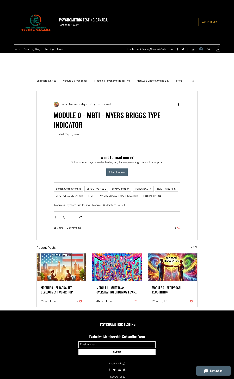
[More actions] (178, 104)
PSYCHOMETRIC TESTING (118, 324)
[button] (218, 49)
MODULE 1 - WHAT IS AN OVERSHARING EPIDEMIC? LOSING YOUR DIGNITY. (116, 289)
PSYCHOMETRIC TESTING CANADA (83, 19)
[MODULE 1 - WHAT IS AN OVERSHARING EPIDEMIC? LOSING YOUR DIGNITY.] (117, 267)
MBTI (91, 195)
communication (120, 188)
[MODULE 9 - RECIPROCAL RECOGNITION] (172, 267)
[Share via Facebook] (55, 217)
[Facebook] (177, 49)
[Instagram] (193, 49)
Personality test (152, 195)
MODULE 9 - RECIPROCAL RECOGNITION (167, 289)
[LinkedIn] (188, 49)
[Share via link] (80, 217)
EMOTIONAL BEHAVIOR (69, 195)
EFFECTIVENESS (96, 188)
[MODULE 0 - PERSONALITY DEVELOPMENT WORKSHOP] (61, 267)
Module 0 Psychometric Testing (112, 80)
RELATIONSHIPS (166, 188)
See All (194, 247)
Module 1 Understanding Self (153, 80)
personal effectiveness (68, 188)
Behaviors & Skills (46, 80)
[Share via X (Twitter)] (63, 217)
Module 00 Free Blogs (75, 80)
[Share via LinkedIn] (72, 217)
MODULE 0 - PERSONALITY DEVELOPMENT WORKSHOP (57, 289)
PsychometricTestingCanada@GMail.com (150, 49)
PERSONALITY (143, 188)
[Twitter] (182, 49)
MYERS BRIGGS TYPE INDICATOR (119, 195)
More (179, 80)
